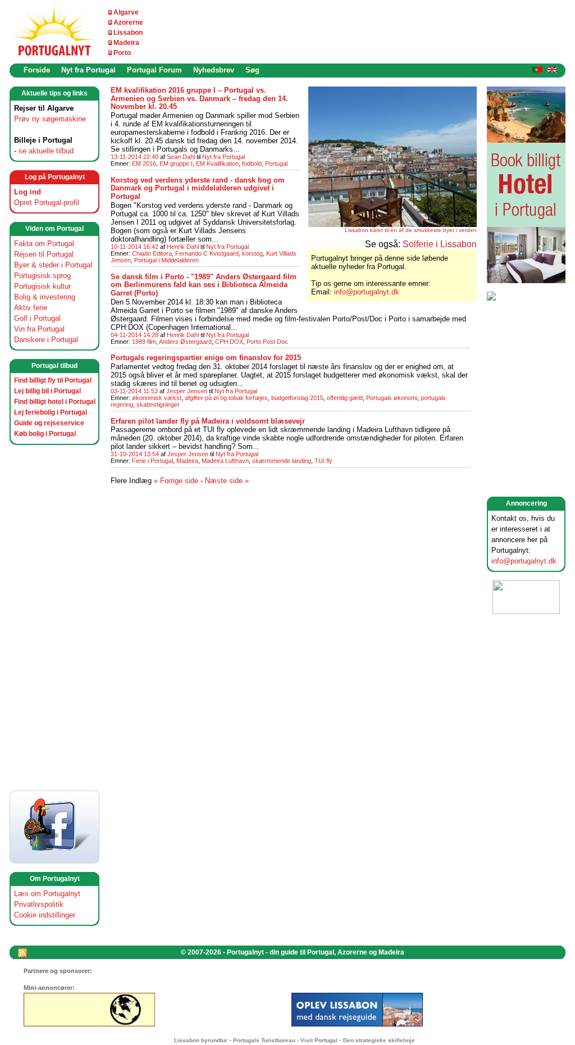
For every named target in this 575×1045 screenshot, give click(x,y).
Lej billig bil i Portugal (47, 391)
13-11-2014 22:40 (134, 156)
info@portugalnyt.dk (523, 561)
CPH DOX (229, 341)
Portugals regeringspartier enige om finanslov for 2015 (206, 357)
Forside (37, 70)
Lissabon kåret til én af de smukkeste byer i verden (411, 230)
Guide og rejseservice (49, 423)
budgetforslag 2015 (297, 397)
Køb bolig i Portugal (45, 434)
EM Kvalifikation (217, 163)
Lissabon (128, 33)
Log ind (27, 192)
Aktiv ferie (30, 307)
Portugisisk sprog (42, 275)
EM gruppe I (176, 163)
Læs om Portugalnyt (47, 893)
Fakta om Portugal (44, 243)
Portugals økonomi (391, 397)
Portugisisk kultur (42, 286)
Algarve (126, 12)
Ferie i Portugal (152, 460)
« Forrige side (176, 480)
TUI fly (323, 460)
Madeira (126, 43)
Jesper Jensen (186, 391)
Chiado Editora (152, 253)
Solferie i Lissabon (440, 244)
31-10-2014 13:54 (135, 454)
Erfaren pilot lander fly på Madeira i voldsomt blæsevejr (208, 421)
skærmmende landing (281, 460)
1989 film (144, 341)
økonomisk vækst (156, 397)
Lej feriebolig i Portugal (50, 412)
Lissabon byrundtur (200, 1040)
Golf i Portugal (37, 318)
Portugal (276, 163)
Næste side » (227, 480)
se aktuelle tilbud (46, 151)
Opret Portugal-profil (46, 202)
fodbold (252, 163)
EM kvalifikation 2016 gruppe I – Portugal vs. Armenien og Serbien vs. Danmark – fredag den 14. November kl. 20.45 (199, 98)
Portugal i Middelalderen (166, 260)
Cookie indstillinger (44, 915)
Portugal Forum (154, 70)
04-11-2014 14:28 (134, 334)
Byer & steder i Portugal (53, 265)
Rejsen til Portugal (44, 254)
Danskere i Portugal (46, 339)
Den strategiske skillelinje (379, 1040)
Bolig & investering (44, 297)
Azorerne (128, 22)
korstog (252, 253)
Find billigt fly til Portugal (53, 380)
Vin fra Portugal (39, 329)
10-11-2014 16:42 (134, 246)
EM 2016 (144, 163)
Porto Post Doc (267, 341)
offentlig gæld (345, 397)
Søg (252, 70)
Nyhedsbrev (213, 70)
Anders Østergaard (185, 341)
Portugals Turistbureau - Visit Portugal (285, 1040)
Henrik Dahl (183, 246)
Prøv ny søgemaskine (50, 119)
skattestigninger (158, 404)
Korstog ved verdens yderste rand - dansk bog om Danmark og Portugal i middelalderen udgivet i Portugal (198, 188)
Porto (122, 53)
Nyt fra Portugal (88, 70)
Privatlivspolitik (38, 904)
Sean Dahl (181, 156)
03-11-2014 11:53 (134, 391)
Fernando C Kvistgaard (207, 253)
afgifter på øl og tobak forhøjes (226, 397)
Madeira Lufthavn (225, 460)
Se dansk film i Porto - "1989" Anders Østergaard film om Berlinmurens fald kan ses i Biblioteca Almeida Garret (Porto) (203, 284)
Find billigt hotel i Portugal (54, 402)
